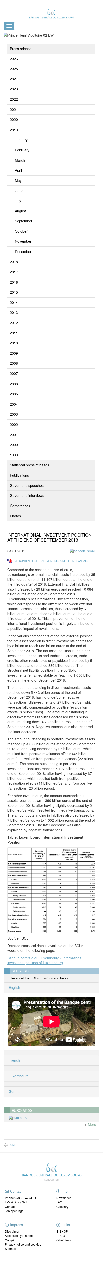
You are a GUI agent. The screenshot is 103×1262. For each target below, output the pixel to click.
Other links (63, 1240)
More (91, 1124)
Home (12, 1145)
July (18, 200)
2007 (14, 373)
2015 (14, 292)
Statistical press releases (29, 464)
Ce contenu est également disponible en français (51, 561)
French (14, 1060)
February (22, 149)
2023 (14, 88)
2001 (14, 434)
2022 (14, 99)
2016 (14, 282)
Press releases (22, 48)
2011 (14, 332)
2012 (14, 322)
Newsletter (63, 1198)
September (23, 220)
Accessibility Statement (20, 1235)
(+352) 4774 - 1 (26, 1198)
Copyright (11, 1240)
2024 (14, 78)
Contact (10, 1206)
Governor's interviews (27, 495)
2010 (14, 342)
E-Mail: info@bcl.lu (17, 1202)
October (21, 231)
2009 (14, 353)
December (23, 251)
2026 (14, 58)
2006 (14, 383)
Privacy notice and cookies (23, 1244)
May (18, 180)
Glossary (62, 1206)
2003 (14, 414)
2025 (14, 68)
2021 (14, 109)
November (23, 241)
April (18, 170)
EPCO (60, 1235)
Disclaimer (12, 1231)
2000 (14, 444)
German (15, 1091)
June (19, 190)
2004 (14, 404)
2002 (14, 424)
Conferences (20, 505)
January (21, 139)
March (20, 160)
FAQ (59, 1202)
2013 (14, 312)
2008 (14, 363)
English (14, 987)
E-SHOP (62, 1231)
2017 (14, 271)
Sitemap (10, 1248)
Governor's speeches (27, 485)
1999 (14, 454)
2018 (14, 261)
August (20, 210)
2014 (14, 302)
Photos (15, 515)
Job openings (14, 1211)
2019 (14, 129)
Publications (19, 475)
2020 (14, 119)
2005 (14, 393)
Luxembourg (18, 1075)
